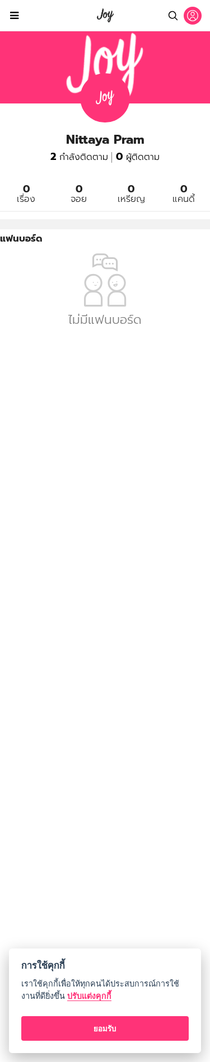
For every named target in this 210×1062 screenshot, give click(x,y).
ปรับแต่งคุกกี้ (89, 995)
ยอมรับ (105, 1028)
